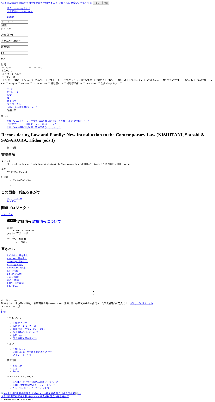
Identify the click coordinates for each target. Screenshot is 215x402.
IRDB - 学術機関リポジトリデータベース (34, 385)
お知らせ (17, 366)
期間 (3, 64)
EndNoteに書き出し (17, 258)
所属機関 (6, 47)
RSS (15, 368)
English (10, 17)
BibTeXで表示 (14, 274)
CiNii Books (153, 80)
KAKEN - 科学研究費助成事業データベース (35, 382)
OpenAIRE (91, 83)
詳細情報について (46, 221)
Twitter (16, 371)
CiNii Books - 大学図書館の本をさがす (32, 352)
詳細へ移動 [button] (64, 2)
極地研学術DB (74, 83)
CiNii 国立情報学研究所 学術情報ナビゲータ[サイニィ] (29, 2)
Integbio (12, 83)
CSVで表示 (13, 280)
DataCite (39, 80)
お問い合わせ (20, 335)
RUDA (101, 80)
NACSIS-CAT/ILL (172, 80)
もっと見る (7, 214)
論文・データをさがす (18, 8)
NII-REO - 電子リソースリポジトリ (31, 388)
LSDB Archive (39, 83)
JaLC (7, 80)
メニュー (97, 3)
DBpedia (189, 80)
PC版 (3, 312)
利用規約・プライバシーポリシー (30, 329)
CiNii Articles (137, 80)
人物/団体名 (7, 34)
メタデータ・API (22, 355)
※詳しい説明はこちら (141, 303)
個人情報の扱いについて (26, 332)
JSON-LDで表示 (15, 283)
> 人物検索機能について (25, 107)
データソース (8, 77)
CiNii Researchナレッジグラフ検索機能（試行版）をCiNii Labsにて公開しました (48, 121)
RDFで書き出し (15, 264)
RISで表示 (12, 270)
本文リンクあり (12, 74)
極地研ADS (56, 83)
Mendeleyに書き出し (17, 261)
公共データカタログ (111, 83)
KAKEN (202, 80)
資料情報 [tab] (11, 147)
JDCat (111, 80)
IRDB (16, 80)
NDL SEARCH (14, 198)
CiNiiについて (20, 323)
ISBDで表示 (13, 286)
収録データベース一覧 (24, 326)
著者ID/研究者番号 (11, 41)
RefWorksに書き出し (17, 255)
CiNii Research (20, 349)
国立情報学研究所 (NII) (25, 338)
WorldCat (11, 201)
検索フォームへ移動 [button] (81, 2)
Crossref (27, 80)
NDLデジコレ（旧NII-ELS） (78, 80)
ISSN (3, 53)
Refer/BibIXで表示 (16, 267)
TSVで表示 (13, 277)
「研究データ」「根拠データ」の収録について (31, 124)
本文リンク (7, 70)
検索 (106, 3)
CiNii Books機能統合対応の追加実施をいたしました (34, 127)
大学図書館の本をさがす (20, 11)
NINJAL (122, 80)
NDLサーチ (53, 80)
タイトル (6, 28)
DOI (3, 58)
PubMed (24, 83)
